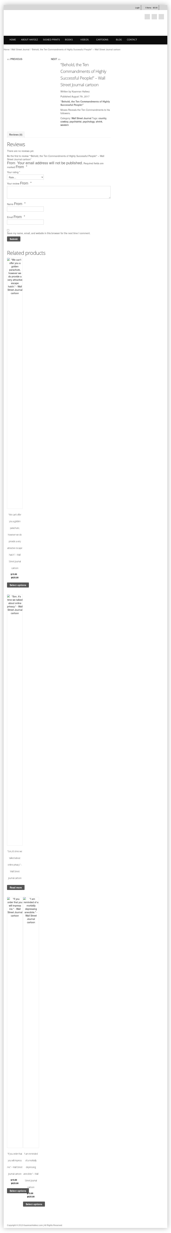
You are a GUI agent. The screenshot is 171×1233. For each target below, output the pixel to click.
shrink (99, 121)
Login (137, 7)
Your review (19, 183)
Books (69, 39)
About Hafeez (29, 39)
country (102, 118)
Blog (119, 39)
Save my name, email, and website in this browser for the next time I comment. (48, 233)
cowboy (64, 121)
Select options (18, 585)
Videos (84, 39)
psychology (89, 121)
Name (16, 204)
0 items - (151, 7)
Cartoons (102, 39)
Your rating (13, 172)
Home (13, 39)
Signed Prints (51, 39)
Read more (16, 887)
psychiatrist (75, 121)
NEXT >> (55, 59)
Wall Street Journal (20, 49)
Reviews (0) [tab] (15, 134)
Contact (132, 39)
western (64, 124)
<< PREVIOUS (14, 59)
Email (16, 217)
